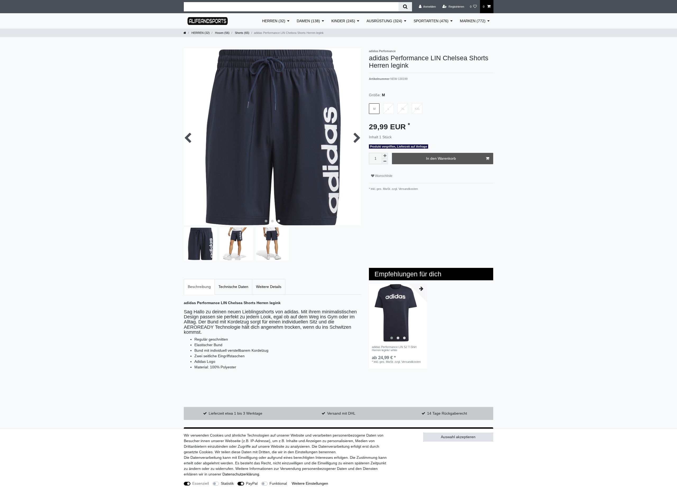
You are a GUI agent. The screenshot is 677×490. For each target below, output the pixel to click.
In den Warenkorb (441, 158)
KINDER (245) (343, 21)
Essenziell (200, 483)
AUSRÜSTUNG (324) (384, 21)
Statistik (227, 483)
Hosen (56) (222, 32)
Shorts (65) (241, 32)
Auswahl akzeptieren (458, 437)
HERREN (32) (273, 21)
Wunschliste (383, 176)
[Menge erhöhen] (385, 156)
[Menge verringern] (385, 161)
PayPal (252, 483)
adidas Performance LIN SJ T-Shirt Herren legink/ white (394, 348)
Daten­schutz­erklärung (240, 474)
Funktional (278, 483)
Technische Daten (233, 287)
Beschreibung (199, 287)
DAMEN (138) (308, 21)
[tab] (199, 287)
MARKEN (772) (473, 21)
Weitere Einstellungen (310, 483)
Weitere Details (268, 287)
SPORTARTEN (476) (431, 21)
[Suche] (405, 6)
